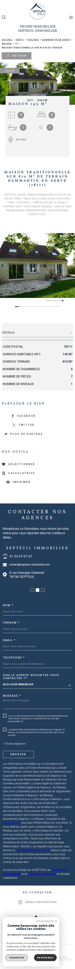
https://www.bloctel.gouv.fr (33, 850)
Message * (12, 695)
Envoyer (18, 754)
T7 (16, 43)
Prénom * (11, 622)
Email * (9, 640)
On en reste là (45, 921)
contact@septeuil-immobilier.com (29, 564)
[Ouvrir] (4, 17)
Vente (20, 40)
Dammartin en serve (56, 40)
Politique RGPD (64, 959)
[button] (61, 301)
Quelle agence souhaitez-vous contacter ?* (31, 677)
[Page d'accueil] (38, 11)
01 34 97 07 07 (20, 556)
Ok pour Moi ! (45, 957)
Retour (19, 55)
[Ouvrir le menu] (71, 17)
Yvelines (33, 40)
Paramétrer (16, 957)
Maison (7, 43)
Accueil (7, 40)
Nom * (8, 605)
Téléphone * (14, 657)
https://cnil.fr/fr (12, 822)
